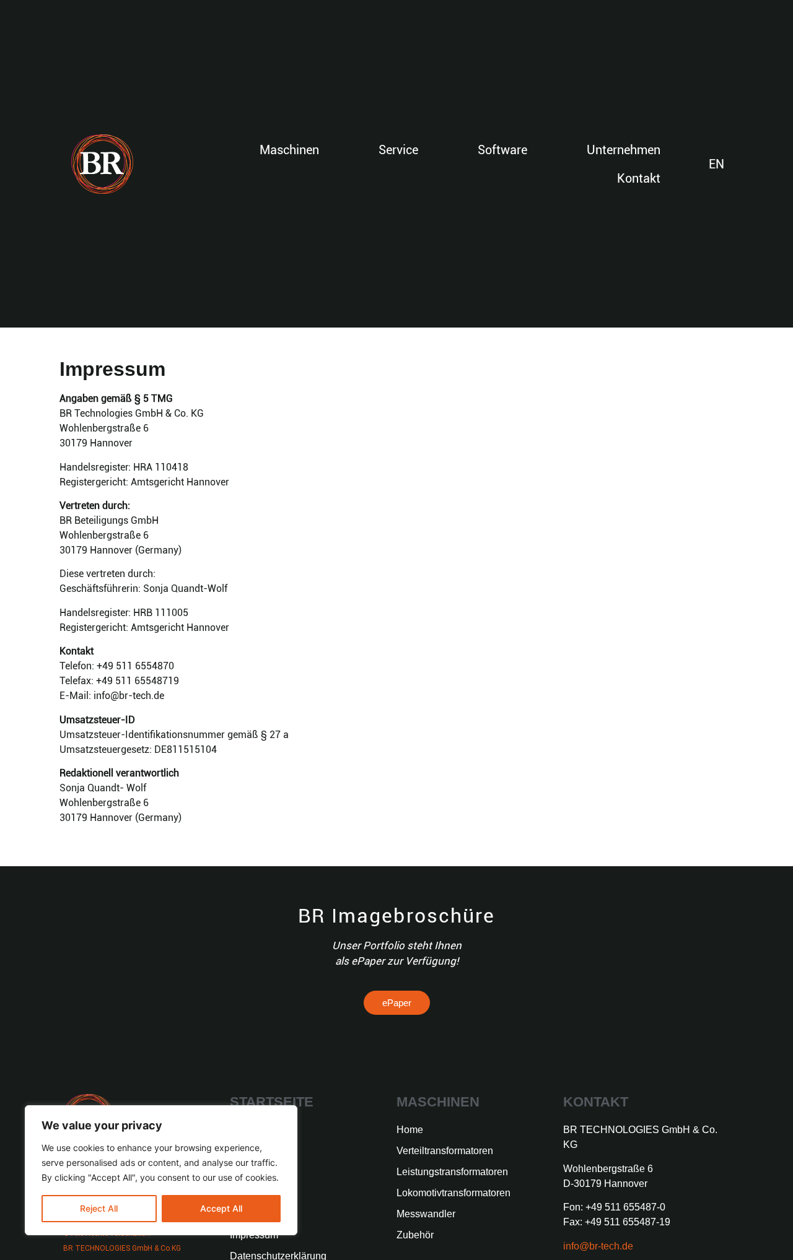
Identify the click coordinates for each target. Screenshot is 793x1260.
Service (398, 149)
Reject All (99, 1208)
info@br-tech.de (598, 1246)
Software (502, 149)
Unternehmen (623, 149)
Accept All (221, 1208)
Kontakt (638, 178)
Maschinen (289, 149)
